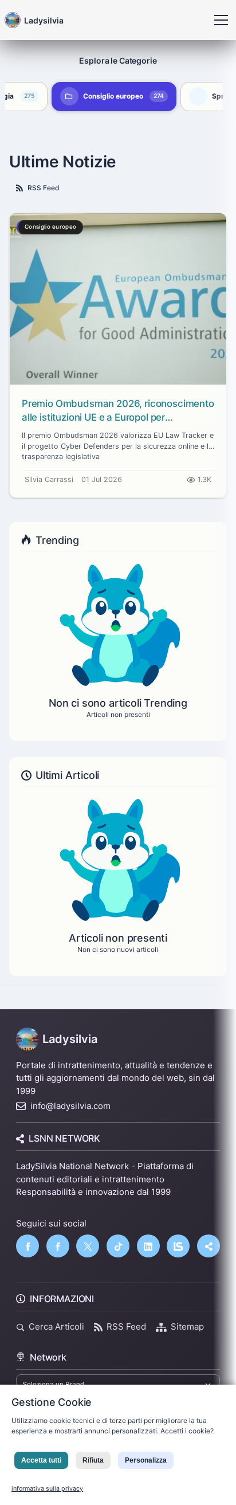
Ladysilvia (69, 1039)
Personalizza (146, 1460)
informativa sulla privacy (47, 1488)
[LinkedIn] (148, 1245)
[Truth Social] (208, 1245)
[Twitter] (87, 1245)
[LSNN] (178, 1245)
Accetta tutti (41, 1460)
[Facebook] (27, 1245)
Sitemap (187, 1326)
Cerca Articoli (56, 1326)
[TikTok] (118, 1245)
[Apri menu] (221, 20)
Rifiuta (93, 1460)
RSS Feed (43, 187)
